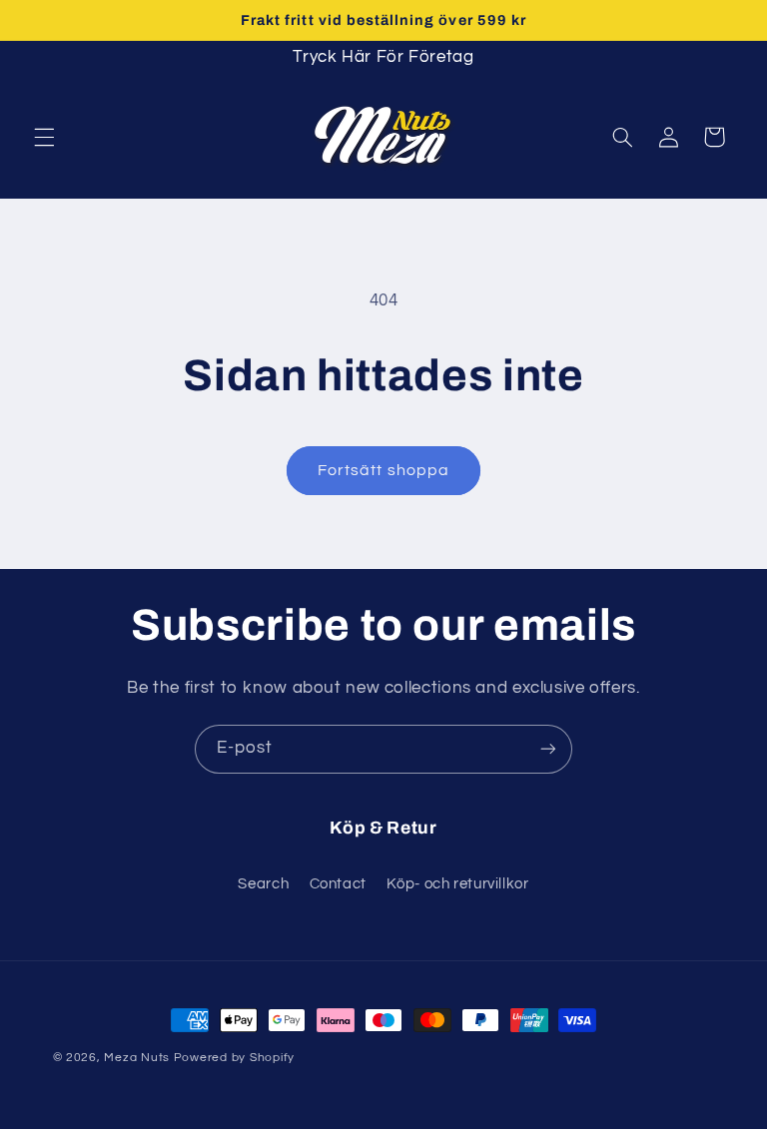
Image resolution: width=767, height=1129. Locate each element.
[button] (44, 137)
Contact (338, 883)
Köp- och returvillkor (457, 883)
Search (263, 883)
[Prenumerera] (548, 749)
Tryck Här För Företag (383, 57)
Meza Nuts (138, 1057)
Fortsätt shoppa (383, 470)
